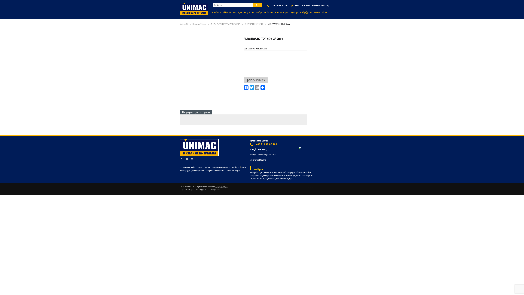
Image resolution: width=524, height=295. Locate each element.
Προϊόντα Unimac (199, 24)
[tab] (196, 112)
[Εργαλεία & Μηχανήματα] (194, 9)
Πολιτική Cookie (214, 190)
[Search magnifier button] (257, 5)
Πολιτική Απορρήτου (199, 190)
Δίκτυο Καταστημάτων (220, 167)
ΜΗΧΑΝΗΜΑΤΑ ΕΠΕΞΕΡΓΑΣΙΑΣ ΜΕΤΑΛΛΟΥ (225, 24)
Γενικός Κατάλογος (204, 167)
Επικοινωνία (254, 160)
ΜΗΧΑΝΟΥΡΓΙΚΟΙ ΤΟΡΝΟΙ (254, 24)
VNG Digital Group (222, 187)
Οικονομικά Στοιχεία (233, 171)
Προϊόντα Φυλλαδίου (188, 167)
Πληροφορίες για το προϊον (196, 112)
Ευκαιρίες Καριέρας (320, 6)
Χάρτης (263, 160)
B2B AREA (306, 6)
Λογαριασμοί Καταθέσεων (215, 171)
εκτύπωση (256, 80)
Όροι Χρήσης (185, 190)
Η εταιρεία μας (235, 167)
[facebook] (181, 159)
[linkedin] (186, 159)
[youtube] (192, 159)
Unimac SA (184, 24)
